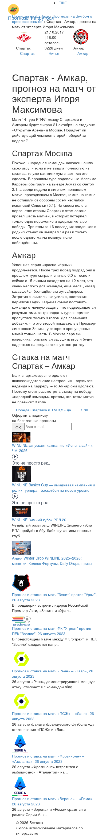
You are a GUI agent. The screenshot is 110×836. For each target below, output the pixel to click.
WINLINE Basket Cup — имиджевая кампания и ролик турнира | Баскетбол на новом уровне (53, 487)
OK (18, 427)
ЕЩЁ (62, 2)
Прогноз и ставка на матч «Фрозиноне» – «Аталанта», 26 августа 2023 (48, 758)
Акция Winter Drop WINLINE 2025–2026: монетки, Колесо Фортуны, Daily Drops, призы (52, 560)
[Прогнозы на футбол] (31, 6)
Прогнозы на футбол (30, 16)
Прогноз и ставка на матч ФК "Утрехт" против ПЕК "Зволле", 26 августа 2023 (51, 631)
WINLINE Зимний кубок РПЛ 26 (39, 519)
